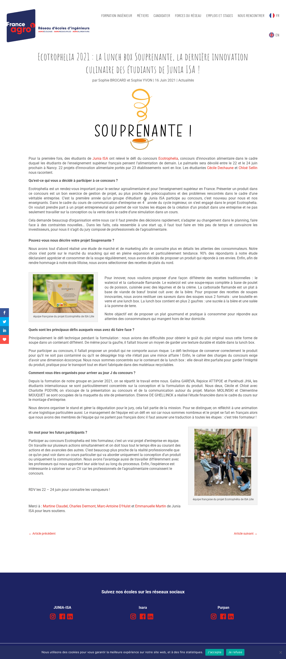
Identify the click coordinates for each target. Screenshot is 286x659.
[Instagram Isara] (133, 616)
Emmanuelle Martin (150, 506)
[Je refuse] (280, 652)
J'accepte (214, 652)
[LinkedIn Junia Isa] (70, 616)
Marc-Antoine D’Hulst (113, 506)
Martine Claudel (55, 506)
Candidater (162, 15)
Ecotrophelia (168, 158)
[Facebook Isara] (142, 616)
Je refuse (235, 652)
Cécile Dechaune (220, 168)
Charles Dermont (82, 506)
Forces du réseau (188, 15)
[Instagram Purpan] (214, 616)
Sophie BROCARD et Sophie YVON (125, 80)
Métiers (143, 15)
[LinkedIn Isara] (150, 616)
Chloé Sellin (248, 168)
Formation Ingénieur (116, 15)
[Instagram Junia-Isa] (53, 616)
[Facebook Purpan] (223, 616)
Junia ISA (100, 158)
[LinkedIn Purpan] (231, 616)
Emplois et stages (219, 15)
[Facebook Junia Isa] (62, 616)
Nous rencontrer (251, 15)
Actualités (186, 80)
